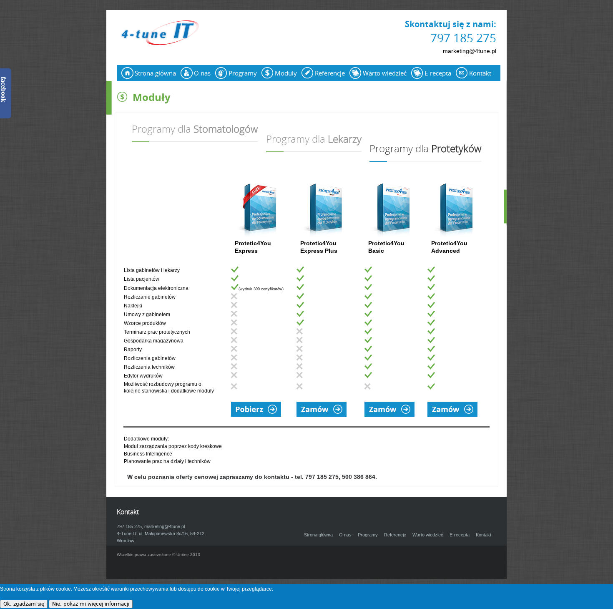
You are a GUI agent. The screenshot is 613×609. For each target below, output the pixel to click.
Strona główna (155, 73)
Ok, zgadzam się (23, 604)
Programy (243, 73)
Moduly (286, 73)
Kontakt (480, 73)
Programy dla (195, 129)
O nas (202, 73)
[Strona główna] (158, 33)
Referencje (330, 73)
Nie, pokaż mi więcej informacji (90, 604)
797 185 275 (463, 37)
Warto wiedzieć (385, 73)
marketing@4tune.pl (469, 51)
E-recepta (438, 73)
